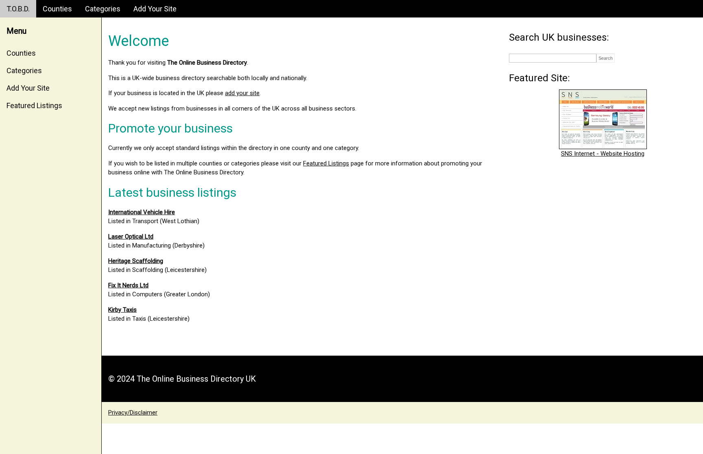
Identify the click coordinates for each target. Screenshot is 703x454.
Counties (57, 8)
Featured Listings (34, 105)
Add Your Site (155, 8)
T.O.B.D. (18, 8)
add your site (242, 93)
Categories (102, 8)
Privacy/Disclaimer (132, 412)
